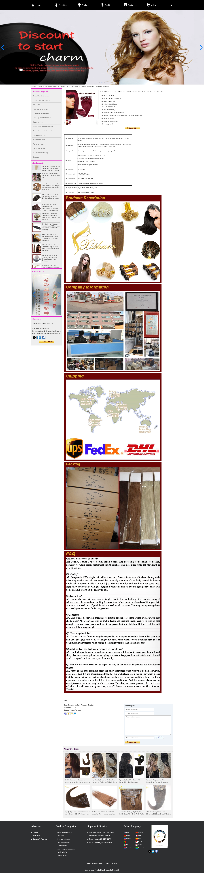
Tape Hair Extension (41, 96)
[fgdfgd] (43, 337)
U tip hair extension (41, 113)
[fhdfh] (39, 337)
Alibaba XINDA (111, 864)
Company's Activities (40, 839)
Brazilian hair (38, 122)
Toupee (36, 157)
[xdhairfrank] (65, 713)
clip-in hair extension (50, 86)
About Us (62, 5)
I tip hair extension (40, 109)
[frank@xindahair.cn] (71, 713)
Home (38, 5)
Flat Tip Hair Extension (42, 118)
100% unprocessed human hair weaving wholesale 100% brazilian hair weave (50, 184)
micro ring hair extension (43, 126)
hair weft (36, 105)
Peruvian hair (38, 144)
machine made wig (40, 153)
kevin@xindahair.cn (103, 842)
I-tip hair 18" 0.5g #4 (48, 264)
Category (39, 86)
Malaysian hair (39, 140)
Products (85, 5)
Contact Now (46, 341)
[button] (99, 82)
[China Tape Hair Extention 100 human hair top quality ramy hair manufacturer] (36, 165)
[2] (102, 84)
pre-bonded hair (39, 135)
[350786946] (68, 713)
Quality (108, 5)
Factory (35, 832)
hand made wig (39, 148)
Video (153, 5)
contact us (36, 836)
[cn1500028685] (75, 713)
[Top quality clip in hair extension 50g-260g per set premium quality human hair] (80, 104)
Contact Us (132, 5)
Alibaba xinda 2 (98, 864)
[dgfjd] (34, 337)
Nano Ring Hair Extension (43, 131)
